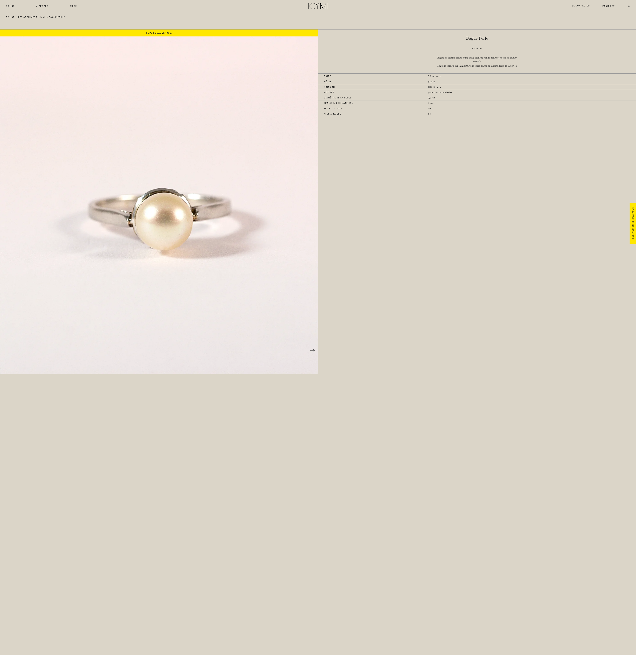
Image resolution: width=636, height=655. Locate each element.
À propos (42, 6)
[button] (629, 6)
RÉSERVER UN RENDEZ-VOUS (633, 223)
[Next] (312, 350)
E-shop (10, 6)
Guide (73, 6)
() (608, 6)
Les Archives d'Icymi (31, 17)
